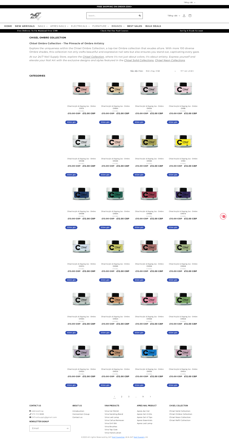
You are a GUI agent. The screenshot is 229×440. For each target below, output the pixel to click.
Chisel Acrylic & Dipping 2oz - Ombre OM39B (81, 160)
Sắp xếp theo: (136, 71)
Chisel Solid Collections (139, 60)
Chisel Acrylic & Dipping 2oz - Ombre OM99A (115, 212)
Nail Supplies (118, 437)
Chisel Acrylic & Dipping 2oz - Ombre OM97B (183, 212)
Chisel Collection (93, 56)
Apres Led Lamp (144, 423)
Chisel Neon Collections (170, 60)
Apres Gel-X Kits (144, 414)
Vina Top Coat (111, 429)
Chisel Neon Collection (180, 417)
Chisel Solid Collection (179, 411)
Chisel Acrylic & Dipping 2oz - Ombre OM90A (149, 370)
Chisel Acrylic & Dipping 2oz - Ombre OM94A (81, 318)
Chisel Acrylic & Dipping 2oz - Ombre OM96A (115, 107)
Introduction (78, 411)
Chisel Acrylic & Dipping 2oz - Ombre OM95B (149, 265)
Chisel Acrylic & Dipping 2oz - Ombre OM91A (183, 370)
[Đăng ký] (67, 428)
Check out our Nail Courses (114, 31)
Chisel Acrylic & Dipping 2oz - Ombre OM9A (183, 160)
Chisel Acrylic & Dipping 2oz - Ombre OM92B (183, 318)
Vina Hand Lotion (113, 433)
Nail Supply (139, 437)
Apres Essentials (144, 420)
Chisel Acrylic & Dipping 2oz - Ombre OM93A (115, 318)
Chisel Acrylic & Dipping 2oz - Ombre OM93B (149, 318)
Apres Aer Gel (143, 411)
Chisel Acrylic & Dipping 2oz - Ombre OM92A (81, 370)
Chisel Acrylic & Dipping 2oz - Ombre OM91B (115, 370)
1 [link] (114, 397)
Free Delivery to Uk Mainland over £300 (37, 31)
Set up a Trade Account (191, 31)
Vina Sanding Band (114, 414)
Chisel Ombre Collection (180, 414)
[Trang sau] (150, 396)
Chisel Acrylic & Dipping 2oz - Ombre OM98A (149, 160)
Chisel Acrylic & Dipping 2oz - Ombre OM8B (183, 107)
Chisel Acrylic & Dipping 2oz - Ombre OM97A (81, 265)
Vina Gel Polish (112, 411)
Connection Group (81, 414)
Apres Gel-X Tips (144, 417)
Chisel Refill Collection (179, 420)
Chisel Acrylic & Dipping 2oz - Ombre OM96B (115, 265)
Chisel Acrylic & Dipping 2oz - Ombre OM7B (81, 107)
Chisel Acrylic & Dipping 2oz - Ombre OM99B (81, 212)
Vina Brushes (111, 426)
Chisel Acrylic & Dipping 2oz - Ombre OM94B (183, 265)
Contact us (77, 417)
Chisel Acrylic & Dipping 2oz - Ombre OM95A (149, 107)
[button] (42, 26)
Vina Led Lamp (112, 417)
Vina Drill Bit (111, 423)
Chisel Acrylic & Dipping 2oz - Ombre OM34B (115, 160)
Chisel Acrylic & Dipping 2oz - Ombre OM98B (149, 212)
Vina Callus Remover (114, 420)
